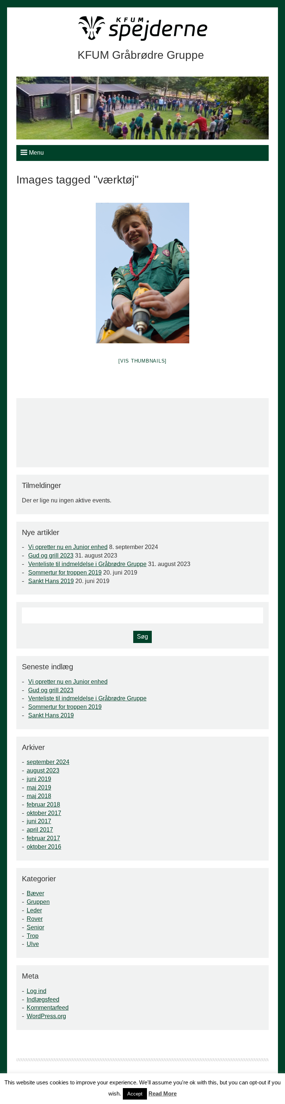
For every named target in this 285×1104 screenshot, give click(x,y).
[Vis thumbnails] (142, 361)
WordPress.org (46, 1016)
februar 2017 (43, 838)
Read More (162, 1093)
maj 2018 (39, 796)
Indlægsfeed (43, 999)
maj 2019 (39, 787)
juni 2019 (39, 779)
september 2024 (48, 762)
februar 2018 (43, 804)
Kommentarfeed (48, 1007)
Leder (34, 910)
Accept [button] (134, 1094)
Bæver (35, 893)
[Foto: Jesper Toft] (142, 273)
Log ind (36, 991)
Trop (33, 936)
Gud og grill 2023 (50, 555)
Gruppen (38, 902)
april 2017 (40, 830)
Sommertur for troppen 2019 (65, 572)
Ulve (33, 944)
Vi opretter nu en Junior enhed (68, 547)
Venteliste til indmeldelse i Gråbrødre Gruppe (87, 564)
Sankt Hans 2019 (51, 581)
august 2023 (43, 770)
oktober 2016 (44, 847)
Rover (35, 919)
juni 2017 (39, 821)
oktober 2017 (44, 813)
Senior (35, 927)
